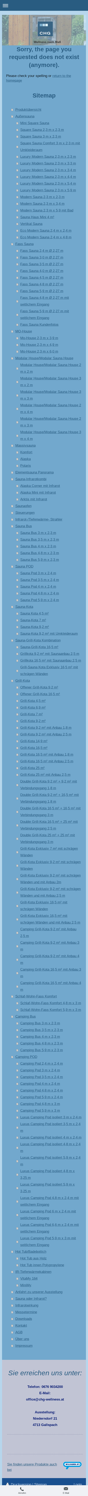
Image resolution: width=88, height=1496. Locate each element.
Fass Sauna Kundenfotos (39, 324)
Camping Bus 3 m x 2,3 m (40, 1023)
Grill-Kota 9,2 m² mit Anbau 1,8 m (45, 727)
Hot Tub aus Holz (33, 1258)
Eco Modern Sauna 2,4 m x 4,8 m (45, 237)
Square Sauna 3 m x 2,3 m (40, 136)
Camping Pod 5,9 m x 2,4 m (41, 1097)
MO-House (23, 331)
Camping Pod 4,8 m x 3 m (40, 1104)
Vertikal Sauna (31, 224)
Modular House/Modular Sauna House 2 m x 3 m (50, 422)
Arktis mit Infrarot (33, 499)
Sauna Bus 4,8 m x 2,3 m (39, 553)
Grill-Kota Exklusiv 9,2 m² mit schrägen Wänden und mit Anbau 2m (50, 878)
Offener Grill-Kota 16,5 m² (40, 694)
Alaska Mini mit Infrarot (38, 492)
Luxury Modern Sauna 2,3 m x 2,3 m (48, 156)
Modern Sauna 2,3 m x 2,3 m (42, 197)
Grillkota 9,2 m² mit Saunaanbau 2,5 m (49, 653)
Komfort (26, 452)
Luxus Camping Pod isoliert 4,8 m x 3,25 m (47, 1174)
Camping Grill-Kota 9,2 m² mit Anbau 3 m (49, 946)
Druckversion (21, 1484)
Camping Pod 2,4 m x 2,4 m (41, 1063)
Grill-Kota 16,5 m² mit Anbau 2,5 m (46, 761)
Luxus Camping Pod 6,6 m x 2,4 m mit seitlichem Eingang (49, 1228)
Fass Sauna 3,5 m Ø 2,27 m (41, 264)
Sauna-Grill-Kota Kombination (38, 640)
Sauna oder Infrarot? (31, 1298)
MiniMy (25, 1285)
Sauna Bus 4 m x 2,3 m (38, 546)
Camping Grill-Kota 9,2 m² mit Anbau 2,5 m (48, 932)
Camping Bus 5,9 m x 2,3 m (41, 1050)
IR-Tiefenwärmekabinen (33, 1272)
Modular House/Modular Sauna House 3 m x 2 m (50, 381)
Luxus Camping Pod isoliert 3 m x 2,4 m (50, 1117)
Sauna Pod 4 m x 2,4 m (38, 586)
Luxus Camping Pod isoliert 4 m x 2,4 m (50, 1137)
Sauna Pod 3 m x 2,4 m (38, 573)
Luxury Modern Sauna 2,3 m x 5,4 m (48, 183)
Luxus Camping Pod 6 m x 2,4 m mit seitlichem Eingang (48, 1214)
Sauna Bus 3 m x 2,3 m (38, 533)
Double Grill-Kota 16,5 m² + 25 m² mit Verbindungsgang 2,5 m (49, 825)
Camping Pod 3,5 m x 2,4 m (41, 1077)
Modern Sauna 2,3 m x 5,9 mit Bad (46, 210)
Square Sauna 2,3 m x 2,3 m (42, 130)
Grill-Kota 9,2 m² (33, 721)
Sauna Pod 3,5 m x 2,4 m (39, 580)
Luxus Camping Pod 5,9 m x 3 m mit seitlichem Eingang (48, 1241)
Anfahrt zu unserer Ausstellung (38, 1292)
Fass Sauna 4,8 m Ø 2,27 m (41, 284)
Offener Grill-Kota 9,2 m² (39, 687)
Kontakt (21, 1325)
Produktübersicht (28, 109)
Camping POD (26, 1057)
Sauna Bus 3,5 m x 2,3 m (39, 539)
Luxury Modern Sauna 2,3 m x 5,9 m (48, 190)
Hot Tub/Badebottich (30, 1251)
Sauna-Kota (24, 606)
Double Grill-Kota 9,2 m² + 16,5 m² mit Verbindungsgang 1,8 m (49, 798)
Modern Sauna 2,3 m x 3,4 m (42, 203)
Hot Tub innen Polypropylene (42, 1265)
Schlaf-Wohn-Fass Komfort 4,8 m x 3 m (50, 1003)
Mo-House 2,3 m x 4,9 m (39, 344)
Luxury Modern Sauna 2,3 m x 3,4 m (48, 170)
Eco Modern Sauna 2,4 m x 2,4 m (45, 230)
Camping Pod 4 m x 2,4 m (40, 1083)
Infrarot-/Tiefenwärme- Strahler (38, 519)
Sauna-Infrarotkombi (30, 479)
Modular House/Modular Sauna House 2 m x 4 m (50, 408)
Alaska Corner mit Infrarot (40, 486)
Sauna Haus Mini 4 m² (37, 217)
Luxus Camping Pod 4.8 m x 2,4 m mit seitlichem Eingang (49, 1201)
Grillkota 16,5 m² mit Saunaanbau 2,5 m (50, 660)
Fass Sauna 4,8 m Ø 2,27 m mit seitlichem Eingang (44, 301)
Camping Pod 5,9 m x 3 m (40, 1110)
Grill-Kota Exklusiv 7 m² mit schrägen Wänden (49, 852)
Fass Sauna (24, 244)
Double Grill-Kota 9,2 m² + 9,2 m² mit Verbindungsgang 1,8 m (48, 784)
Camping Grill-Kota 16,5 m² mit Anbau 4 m (50, 986)
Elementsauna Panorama (34, 472)
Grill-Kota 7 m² (31, 714)
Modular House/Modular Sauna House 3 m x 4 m (50, 435)
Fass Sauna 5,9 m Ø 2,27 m (41, 291)
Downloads (23, 1319)
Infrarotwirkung (26, 1305)
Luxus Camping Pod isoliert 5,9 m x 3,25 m (47, 1188)
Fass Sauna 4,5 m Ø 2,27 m (41, 277)
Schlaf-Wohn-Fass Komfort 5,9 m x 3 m (50, 1010)
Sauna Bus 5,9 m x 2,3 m (39, 559)
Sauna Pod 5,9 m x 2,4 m (39, 600)
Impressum (24, 1345)
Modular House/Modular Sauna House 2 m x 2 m (50, 368)
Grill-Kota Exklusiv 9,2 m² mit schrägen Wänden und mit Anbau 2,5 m (50, 892)
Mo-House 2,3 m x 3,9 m (39, 338)
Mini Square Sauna (34, 123)
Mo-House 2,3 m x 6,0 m (39, 351)
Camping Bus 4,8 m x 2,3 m (41, 1043)
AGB (19, 1332)
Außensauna (24, 116)
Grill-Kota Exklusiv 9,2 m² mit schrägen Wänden (50, 865)
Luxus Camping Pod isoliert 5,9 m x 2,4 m (50, 1161)
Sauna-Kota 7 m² (33, 620)
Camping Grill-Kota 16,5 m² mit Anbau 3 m (50, 973)
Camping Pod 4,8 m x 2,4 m (41, 1090)
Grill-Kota (22, 680)
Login (78, 1484)
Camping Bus (25, 1016)
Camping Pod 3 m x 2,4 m (40, 1070)
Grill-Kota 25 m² (32, 768)
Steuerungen (25, 512)
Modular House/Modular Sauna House (44, 358)
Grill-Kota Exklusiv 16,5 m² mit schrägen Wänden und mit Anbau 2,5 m (50, 919)
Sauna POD (24, 566)
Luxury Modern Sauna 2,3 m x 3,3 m (48, 163)
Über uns (22, 1339)
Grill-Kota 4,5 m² (33, 701)
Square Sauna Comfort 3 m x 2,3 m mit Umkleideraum (50, 146)
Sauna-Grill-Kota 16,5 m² (39, 647)
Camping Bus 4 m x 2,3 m (40, 1036)
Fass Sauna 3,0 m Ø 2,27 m (41, 257)
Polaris (25, 465)
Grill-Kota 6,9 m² (33, 707)
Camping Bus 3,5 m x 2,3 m (41, 1030)
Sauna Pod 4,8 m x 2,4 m (39, 593)
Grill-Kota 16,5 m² (33, 748)
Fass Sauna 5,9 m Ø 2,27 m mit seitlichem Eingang (44, 314)
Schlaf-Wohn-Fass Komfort (36, 996)
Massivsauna (25, 445)
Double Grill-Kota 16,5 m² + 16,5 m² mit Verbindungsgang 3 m (50, 811)
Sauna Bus (23, 526)
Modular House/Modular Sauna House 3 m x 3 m (50, 395)
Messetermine (26, 1312)
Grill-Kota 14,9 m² (33, 741)
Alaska (25, 459)
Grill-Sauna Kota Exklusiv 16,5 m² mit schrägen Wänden (49, 670)
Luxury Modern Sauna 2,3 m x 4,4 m (48, 177)
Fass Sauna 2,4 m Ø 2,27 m (41, 250)
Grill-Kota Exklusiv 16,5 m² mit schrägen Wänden (43, 905)
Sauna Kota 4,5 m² (34, 613)
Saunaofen (23, 506)
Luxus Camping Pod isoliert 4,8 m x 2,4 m (50, 1147)
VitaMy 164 (28, 1278)
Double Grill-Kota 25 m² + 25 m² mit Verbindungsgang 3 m (47, 838)
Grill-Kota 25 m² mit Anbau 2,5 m (45, 774)
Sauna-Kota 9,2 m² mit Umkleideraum (49, 633)
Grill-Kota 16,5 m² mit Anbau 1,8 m (46, 754)
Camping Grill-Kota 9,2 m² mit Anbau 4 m (49, 959)
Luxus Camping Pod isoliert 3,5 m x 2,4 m (50, 1127)
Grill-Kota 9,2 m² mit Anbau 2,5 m (45, 734)
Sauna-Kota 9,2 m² (34, 627)
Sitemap (40, 1484)
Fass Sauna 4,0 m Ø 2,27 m (41, 271)
